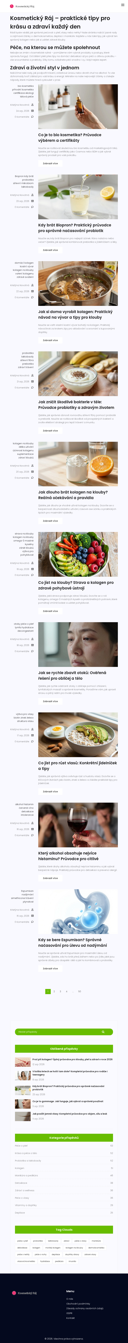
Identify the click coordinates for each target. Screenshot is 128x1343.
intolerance (27, 814)
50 (79, 991)
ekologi (29, 93)
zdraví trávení (26, 367)
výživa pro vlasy (25, 714)
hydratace (28, 627)
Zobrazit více (50, 163)
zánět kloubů (26, 547)
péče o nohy (41, 1254)
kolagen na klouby (23, 270)
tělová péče (27, 96)
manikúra (96, 1241)
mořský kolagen (52, 1247)
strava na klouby (24, 533)
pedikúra (59, 1261)
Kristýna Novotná (19, 104)
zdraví (66, 1241)
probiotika (28, 179)
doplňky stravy (72, 1254)
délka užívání (26, 446)
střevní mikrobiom (23, 183)
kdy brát (29, 176)
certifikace (19, 93)
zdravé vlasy (90, 1254)
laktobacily (27, 186)
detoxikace (27, 811)
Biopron (19, 176)
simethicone (18, 898)
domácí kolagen (24, 262)
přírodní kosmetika (23, 89)
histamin (29, 804)
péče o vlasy (80, 1241)
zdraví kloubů (26, 457)
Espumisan (27, 891)
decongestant (25, 630)
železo (30, 717)
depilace (56, 1254)
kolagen (36, 1247)
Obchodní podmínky (78, 1303)
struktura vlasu (25, 721)
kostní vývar (27, 266)
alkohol (19, 804)
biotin (17, 717)
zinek (23, 717)
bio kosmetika (26, 86)
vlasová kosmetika (26, 1261)
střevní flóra (27, 360)
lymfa (18, 627)
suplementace (25, 454)
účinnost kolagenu (23, 450)
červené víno (26, 807)
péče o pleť (27, 623)
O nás (69, 1298)
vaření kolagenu (24, 273)
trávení (30, 898)
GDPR (69, 1313)
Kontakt (70, 1318)
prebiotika (28, 363)
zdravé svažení (25, 277)
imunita (72, 1261)
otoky (17, 623)
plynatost (28, 901)
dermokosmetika (96, 1247)
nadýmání (28, 894)
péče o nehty (23, 1254)
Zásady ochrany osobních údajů (84, 1308)
